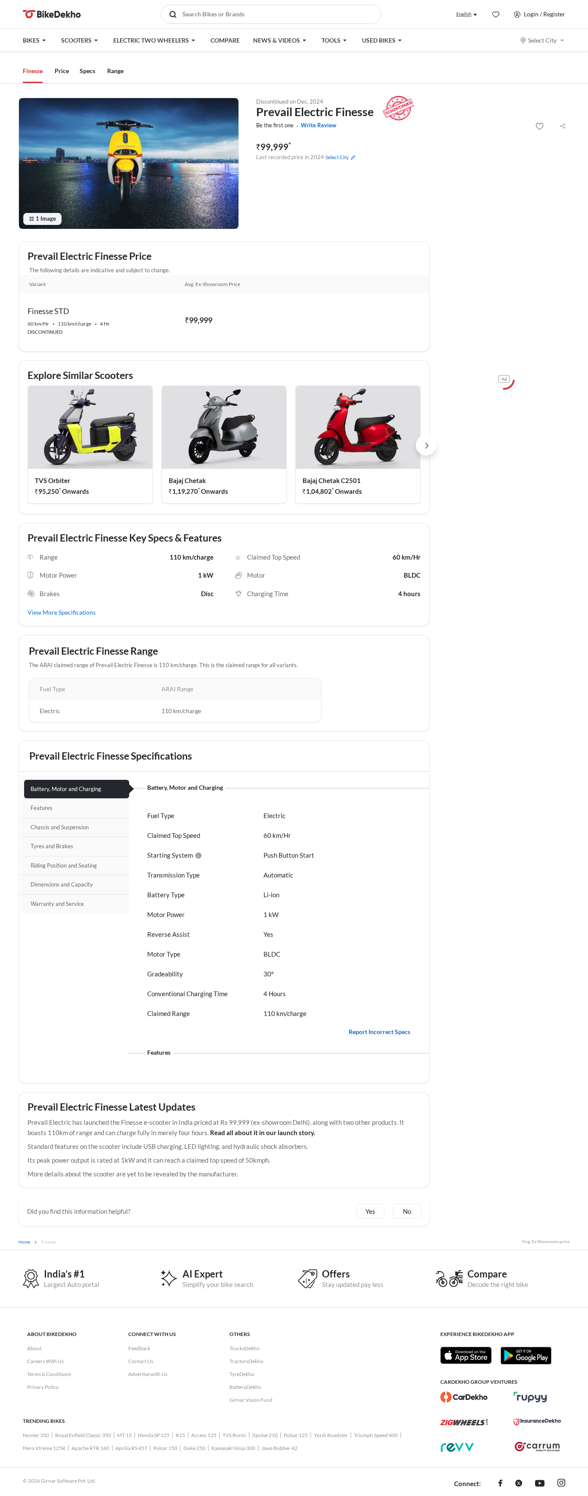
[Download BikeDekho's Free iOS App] (466, 1355)
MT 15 (124, 1435)
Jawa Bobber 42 (279, 1448)
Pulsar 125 (296, 1435)
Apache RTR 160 (90, 1448)
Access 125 (204, 1435)
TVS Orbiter (52, 480)
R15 (180, 1435)
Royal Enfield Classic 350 (83, 1435)
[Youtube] (540, 1484)
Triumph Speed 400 (376, 1435)
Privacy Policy (43, 1387)
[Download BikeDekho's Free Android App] (525, 1355)
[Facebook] (500, 1484)
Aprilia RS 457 (131, 1448)
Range (115, 70)
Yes (370, 1211)
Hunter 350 (36, 1435)
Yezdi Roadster (331, 1435)
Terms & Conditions (49, 1374)
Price (62, 70)
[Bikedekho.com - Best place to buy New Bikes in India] (52, 14)
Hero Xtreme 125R (44, 1448)
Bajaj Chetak (187, 480)
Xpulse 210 (265, 1435)
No (407, 1211)
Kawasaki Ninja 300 (233, 1448)
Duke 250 (194, 1448)
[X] (518, 1484)
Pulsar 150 (165, 1448)
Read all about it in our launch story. (262, 1132)
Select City (542, 40)
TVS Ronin (234, 1435)
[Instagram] (561, 1484)
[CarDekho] (464, 1397)
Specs (87, 70)
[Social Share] (562, 126)
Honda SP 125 (154, 1435)
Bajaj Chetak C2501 (332, 480)
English (463, 14)
